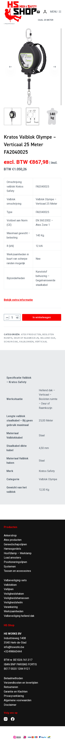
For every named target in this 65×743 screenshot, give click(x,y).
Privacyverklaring (14, 696)
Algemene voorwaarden (17, 700)
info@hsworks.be (14, 647)
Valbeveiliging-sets (15, 580)
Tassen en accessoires (17, 570)
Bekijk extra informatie (18, 299)
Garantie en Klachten (16, 691)
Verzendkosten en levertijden (21, 682)
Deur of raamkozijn (26, 338)
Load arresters (12, 557)
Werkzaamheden (13, 611)
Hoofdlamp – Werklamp (18, 553)
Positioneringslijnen (15, 562)
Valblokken (26, 341)
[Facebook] (12, 719)
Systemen (10, 566)
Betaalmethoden (13, 678)
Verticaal (41, 341)
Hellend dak (47, 338)
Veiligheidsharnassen (16, 598)
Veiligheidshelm (13, 602)
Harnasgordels (12, 548)
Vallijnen (9, 589)
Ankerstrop (10, 535)
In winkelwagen (42, 317)
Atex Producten (31, 334)
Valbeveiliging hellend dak (19, 615)
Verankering (11, 607)
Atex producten (13, 539)
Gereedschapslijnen (15, 544)
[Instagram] (6, 719)
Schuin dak (11, 341)
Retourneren (11, 687)
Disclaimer (10, 704)
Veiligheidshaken (14, 593)
